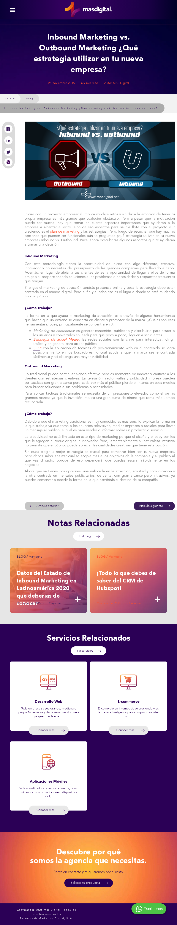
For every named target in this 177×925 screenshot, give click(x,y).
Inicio (10, 98)
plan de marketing (64, 231)
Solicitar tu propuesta (85, 883)
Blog (30, 98)
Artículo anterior (47, 506)
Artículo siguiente (151, 506)
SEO (36, 348)
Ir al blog (85, 536)
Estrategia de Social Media (56, 339)
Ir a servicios (84, 651)
